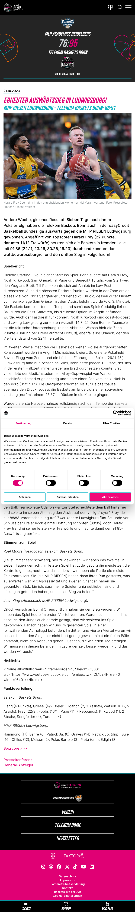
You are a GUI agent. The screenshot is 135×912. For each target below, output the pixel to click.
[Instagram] (43, 866)
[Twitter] (67, 866)
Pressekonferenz (18, 760)
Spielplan (107, 908)
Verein (68, 812)
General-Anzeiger (18, 765)
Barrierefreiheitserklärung (67, 884)
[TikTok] (75, 866)
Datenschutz (67, 876)
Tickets (26, 908)
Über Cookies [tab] (111, 423)
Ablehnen (25, 497)
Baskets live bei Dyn (67, 892)
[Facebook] (59, 866)
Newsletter (67, 838)
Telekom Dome (67, 825)
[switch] (51, 483)
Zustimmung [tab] (23, 423)
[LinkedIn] (92, 866)
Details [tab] (67, 423)
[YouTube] (83, 866)
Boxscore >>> (15, 748)
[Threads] (51, 866)
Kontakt (67, 888)
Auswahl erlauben (67, 497)
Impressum (67, 880)
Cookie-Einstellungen (67, 895)
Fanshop (66, 908)
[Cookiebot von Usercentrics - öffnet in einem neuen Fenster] (115, 413)
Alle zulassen (110, 497)
